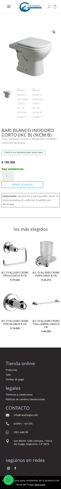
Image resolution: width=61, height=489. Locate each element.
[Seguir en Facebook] (15, 468)
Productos (11, 370)
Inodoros (25, 138)
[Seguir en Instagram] (8, 468)
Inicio (4, 138)
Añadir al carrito (22, 184)
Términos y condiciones (19, 394)
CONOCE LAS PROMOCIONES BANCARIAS (23, 152)
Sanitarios (14, 138)
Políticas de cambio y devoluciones (25, 399)
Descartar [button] (40, 484)
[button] (54, 32)
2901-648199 (21, 432)
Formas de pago (15, 379)
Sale (8, 374)
